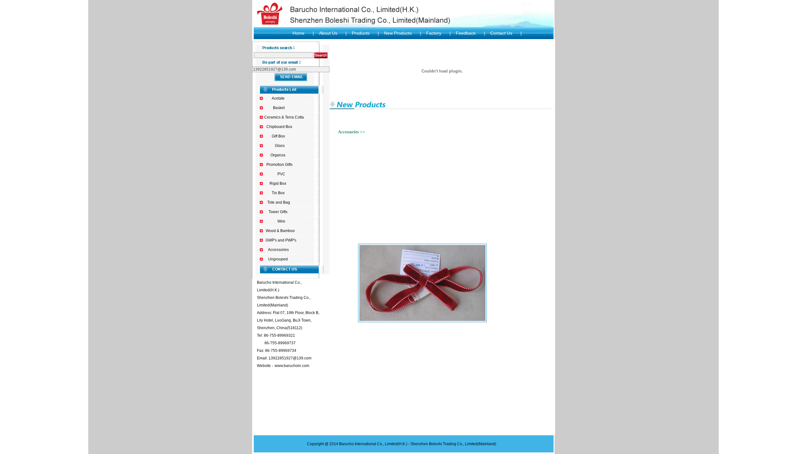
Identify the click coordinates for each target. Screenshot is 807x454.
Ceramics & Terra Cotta (284, 117)
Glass (280, 145)
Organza (277, 155)
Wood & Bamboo (280, 231)
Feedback (465, 33)
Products (360, 33)
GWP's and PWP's (280, 240)
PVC (281, 174)
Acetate (278, 98)
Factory (433, 33)
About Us (328, 33)
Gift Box (278, 136)
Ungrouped (278, 259)
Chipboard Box (279, 127)
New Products (397, 33)
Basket (279, 108)
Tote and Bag (278, 202)
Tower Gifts (278, 212)
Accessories (278, 249)
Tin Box (278, 193)
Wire (281, 221)
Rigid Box (278, 183)
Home (298, 33)
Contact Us (501, 33)
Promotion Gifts (279, 164)
